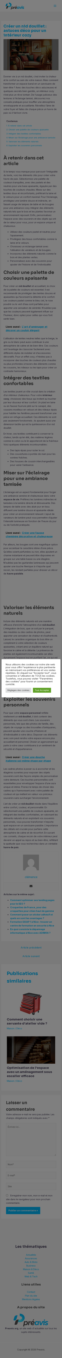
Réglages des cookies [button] (18, 690)
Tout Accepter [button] (42, 690)
